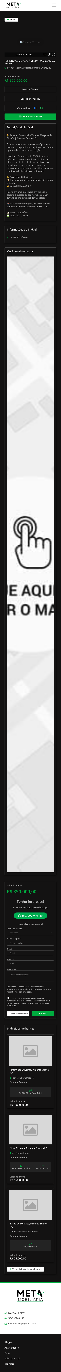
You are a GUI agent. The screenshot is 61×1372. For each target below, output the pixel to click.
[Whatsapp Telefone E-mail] (30, 932)
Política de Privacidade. (22, 992)
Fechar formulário (19, 1014)
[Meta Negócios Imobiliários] (13, 5)
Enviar (42, 1014)
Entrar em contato (31, 116)
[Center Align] (54, 5)
